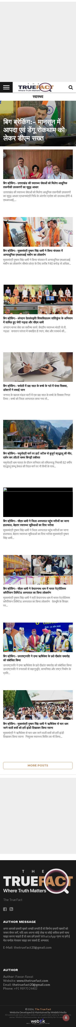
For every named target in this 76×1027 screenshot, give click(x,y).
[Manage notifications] (66, 1017)
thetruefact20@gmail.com (31, 984)
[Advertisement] (38, 42)
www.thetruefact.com (32, 980)
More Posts (38, 765)
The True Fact (43, 1009)
